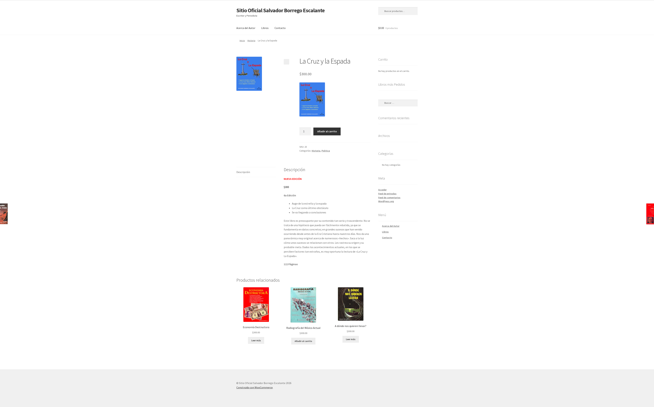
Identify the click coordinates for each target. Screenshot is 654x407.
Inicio (242, 40)
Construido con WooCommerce (254, 387)
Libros (265, 28)
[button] (286, 62)
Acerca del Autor (245, 28)
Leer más (256, 340)
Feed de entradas (387, 193)
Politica (326, 150)
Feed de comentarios (389, 197)
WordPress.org (386, 201)
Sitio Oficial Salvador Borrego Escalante (280, 10)
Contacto (280, 28)
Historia (251, 40)
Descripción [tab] (243, 172)
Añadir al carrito (327, 131)
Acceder (382, 189)
